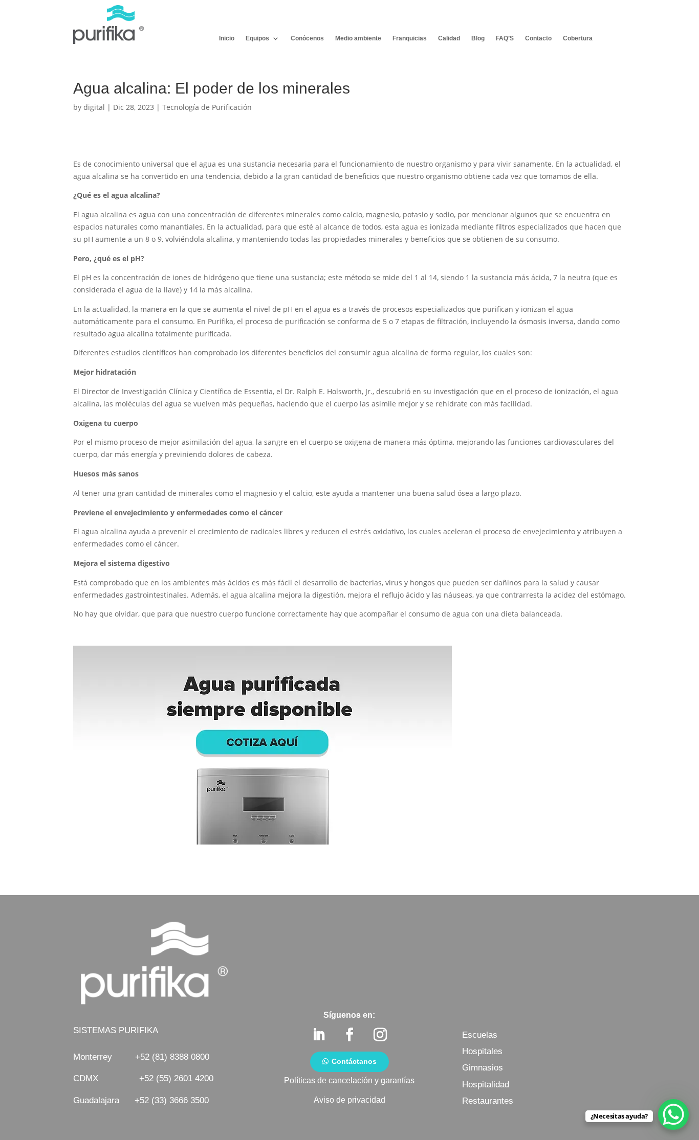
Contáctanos (354, 1061)
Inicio (226, 38)
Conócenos (307, 38)
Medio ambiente (358, 38)
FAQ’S (505, 38)
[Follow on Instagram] (380, 1034)
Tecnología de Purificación (207, 107)
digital (94, 107)
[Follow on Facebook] (349, 1034)
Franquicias (409, 38)
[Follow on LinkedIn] (318, 1034)
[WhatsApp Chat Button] (673, 1114)
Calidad (449, 38)
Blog (478, 38)
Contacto (538, 38)
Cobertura (578, 38)
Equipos (257, 38)
